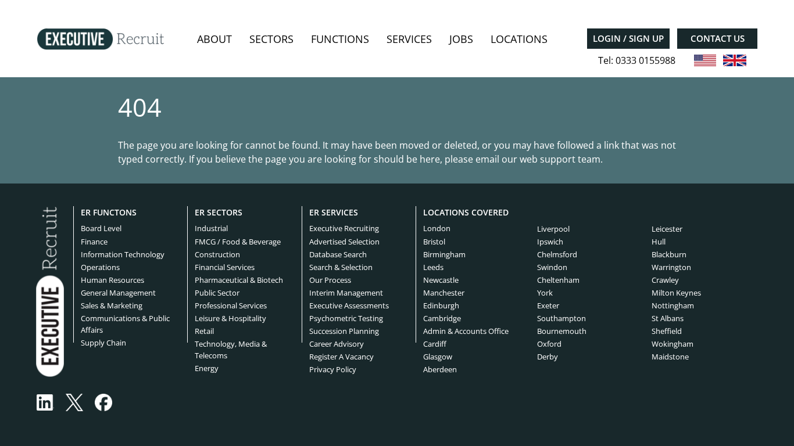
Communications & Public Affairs (125, 324)
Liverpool (553, 229)
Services (409, 39)
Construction (217, 254)
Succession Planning (344, 331)
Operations (100, 267)
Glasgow (437, 356)
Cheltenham (558, 280)
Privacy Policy (332, 369)
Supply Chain (103, 342)
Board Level (101, 228)
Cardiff (434, 344)
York (545, 292)
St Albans (668, 318)
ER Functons (109, 212)
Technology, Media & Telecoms (231, 350)
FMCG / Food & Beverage (238, 241)
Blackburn (669, 254)
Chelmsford (557, 254)
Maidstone (670, 356)
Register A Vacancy (341, 356)
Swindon (552, 267)
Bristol (434, 241)
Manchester (443, 292)
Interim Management (346, 292)
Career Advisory (336, 344)
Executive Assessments (349, 305)
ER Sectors (218, 212)
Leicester (667, 229)
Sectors (271, 39)
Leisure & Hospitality (230, 318)
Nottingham (673, 305)
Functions (340, 39)
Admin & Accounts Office (466, 331)
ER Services (333, 212)
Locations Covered (466, 212)
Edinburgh (441, 305)
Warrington (671, 267)
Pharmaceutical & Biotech (239, 280)
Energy (207, 368)
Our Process (330, 280)
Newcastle (441, 280)
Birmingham (444, 254)
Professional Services (231, 305)
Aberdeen (440, 369)
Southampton (561, 318)
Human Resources (112, 280)
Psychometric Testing (346, 318)
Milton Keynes (676, 292)
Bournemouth (561, 331)
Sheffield (667, 331)
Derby (547, 356)
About (214, 39)
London (436, 228)
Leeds (433, 267)
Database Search (338, 254)
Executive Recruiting (344, 228)
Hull (659, 241)
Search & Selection (341, 267)
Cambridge (442, 318)
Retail (204, 331)
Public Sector (217, 292)
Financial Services (225, 267)
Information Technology (122, 254)
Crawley (665, 280)
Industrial (211, 228)
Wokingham (672, 344)
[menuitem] (214, 39)
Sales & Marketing (111, 305)
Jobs (461, 39)
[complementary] (50, 291)
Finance (94, 241)
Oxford (549, 344)
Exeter (548, 305)
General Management (118, 292)
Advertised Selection (344, 241)
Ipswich (550, 241)
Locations (519, 39)
